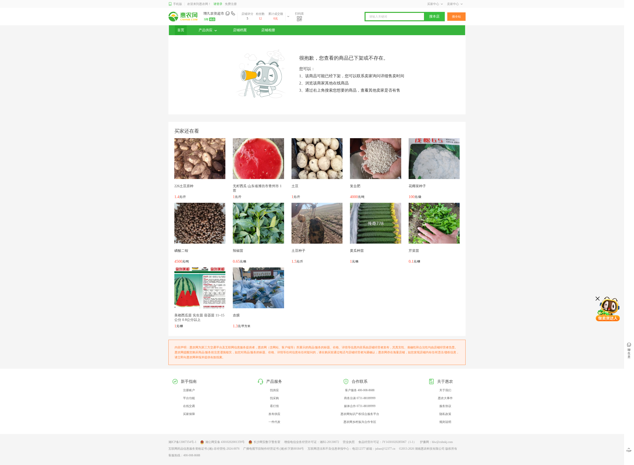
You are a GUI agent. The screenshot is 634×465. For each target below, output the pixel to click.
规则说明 (445, 422)
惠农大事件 (445, 398)
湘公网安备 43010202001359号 (225, 442)
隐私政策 (445, 414)
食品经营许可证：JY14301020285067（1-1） (387, 442)
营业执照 (349, 442)
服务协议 (445, 406)
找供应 (274, 390)
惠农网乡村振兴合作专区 (359, 422)
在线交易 (189, 406)
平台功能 (189, 398)
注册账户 (189, 390)
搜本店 (434, 16)
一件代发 (274, 422)
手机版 (177, 4)
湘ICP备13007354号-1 (182, 442)
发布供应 (274, 414)
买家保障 (189, 414)
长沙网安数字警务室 (267, 442)
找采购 (274, 398)
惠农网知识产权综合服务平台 (360, 414)
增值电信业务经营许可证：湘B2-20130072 (311, 442)
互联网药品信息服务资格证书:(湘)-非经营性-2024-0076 (203, 448)
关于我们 (445, 390)
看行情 (274, 406)
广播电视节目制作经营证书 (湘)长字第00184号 (273, 448)
